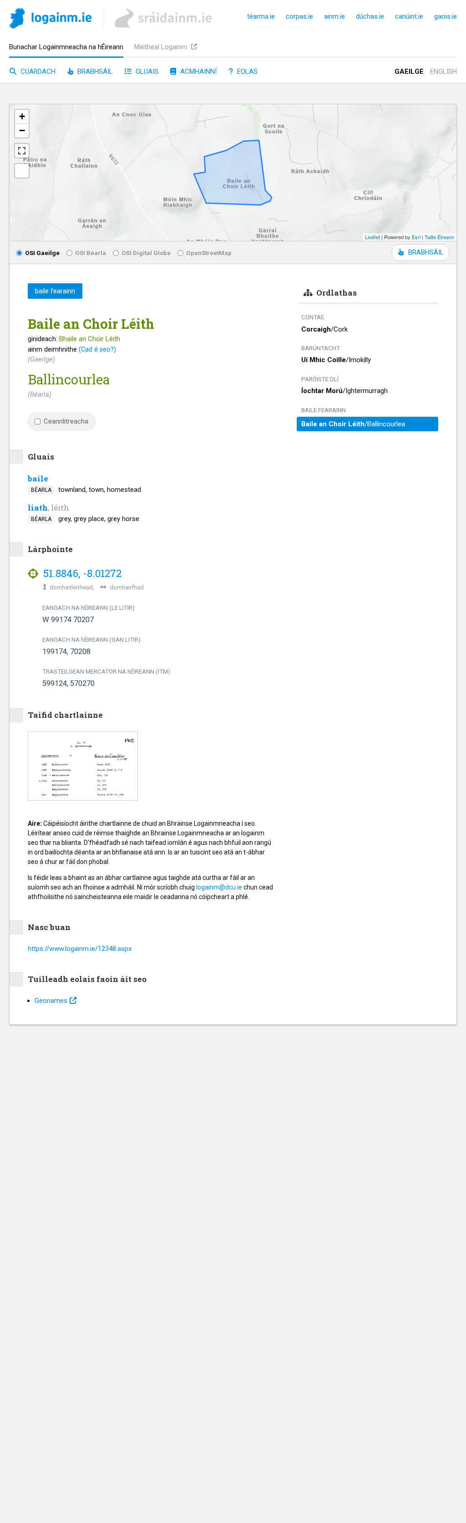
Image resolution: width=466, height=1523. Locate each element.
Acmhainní (197, 71)
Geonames (51, 1001)
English (443, 71)
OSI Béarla (90, 252)
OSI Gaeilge (42, 252)
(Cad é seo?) (97, 349)
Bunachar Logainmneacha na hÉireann (66, 47)
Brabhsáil (94, 71)
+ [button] (22, 116)
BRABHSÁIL (425, 252)
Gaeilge (409, 71)
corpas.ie (299, 16)
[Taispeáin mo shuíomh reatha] (22, 171)
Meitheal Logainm (161, 47)
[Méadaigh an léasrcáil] (22, 151)
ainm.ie (334, 16)
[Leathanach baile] (50, 20)
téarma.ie (261, 16)
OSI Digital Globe (146, 252)
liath (38, 507)
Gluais (146, 71)
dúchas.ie (370, 16)
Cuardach (37, 71)
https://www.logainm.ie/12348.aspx (80, 949)
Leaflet (372, 236)
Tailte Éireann (439, 236)
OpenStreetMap (209, 252)
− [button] (22, 130)
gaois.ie (445, 16)
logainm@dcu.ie (219, 887)
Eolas (246, 71)
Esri (416, 236)
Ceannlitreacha (66, 421)
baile (38, 478)
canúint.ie (409, 16)
